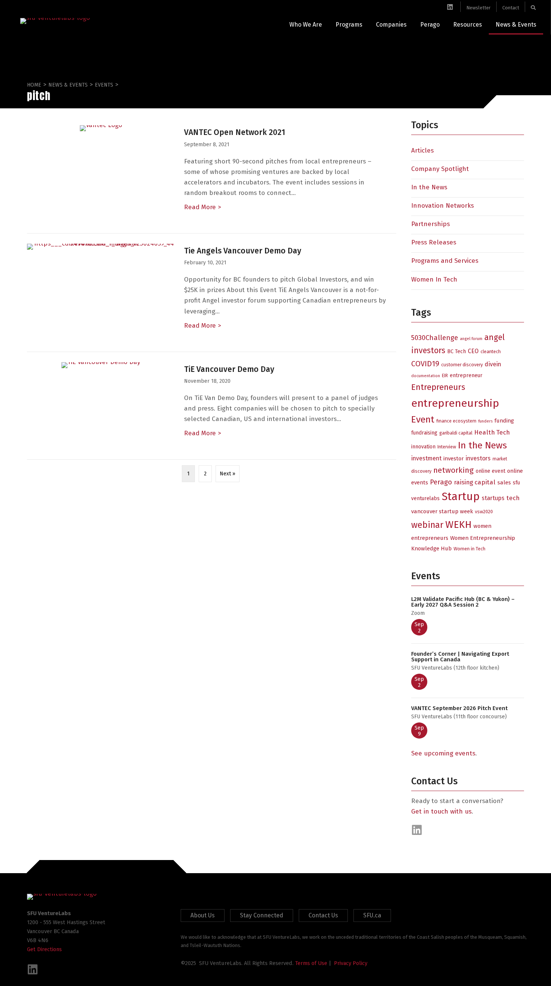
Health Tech (492, 432)
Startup (461, 496)
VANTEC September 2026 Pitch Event (459, 708)
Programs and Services (444, 261)
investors (478, 458)
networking (453, 470)
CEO (473, 351)
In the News (429, 187)
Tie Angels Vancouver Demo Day (242, 251)
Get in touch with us (441, 811)
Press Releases (433, 242)
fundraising (424, 433)
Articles (422, 150)
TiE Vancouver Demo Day (229, 369)
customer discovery (462, 364)
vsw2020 (484, 511)
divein (493, 364)
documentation (425, 375)
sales (504, 482)
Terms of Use (311, 963)
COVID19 (425, 363)
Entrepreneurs (438, 387)
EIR (445, 375)
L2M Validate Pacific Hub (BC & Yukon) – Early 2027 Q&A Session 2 (463, 602)
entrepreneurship (455, 403)
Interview (446, 447)
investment (426, 458)
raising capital (475, 482)
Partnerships (430, 224)
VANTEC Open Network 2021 (234, 132)
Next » (227, 474)
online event (490, 471)
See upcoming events (443, 753)
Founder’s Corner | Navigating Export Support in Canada (460, 656)
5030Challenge (434, 338)
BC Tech (456, 351)
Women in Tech (469, 548)
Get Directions (44, 949)
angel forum (471, 338)
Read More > (202, 207)
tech (513, 498)
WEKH (458, 524)
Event (422, 419)
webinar (427, 525)
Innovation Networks (442, 206)
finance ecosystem (456, 421)
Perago (441, 482)
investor (453, 458)
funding (504, 420)
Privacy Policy (350, 963)
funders (485, 421)
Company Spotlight (440, 169)
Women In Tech (434, 279)
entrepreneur (466, 375)
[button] (416, 830)
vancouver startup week (442, 511)
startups (493, 498)
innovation (423, 447)
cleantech (491, 351)
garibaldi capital (455, 433)
